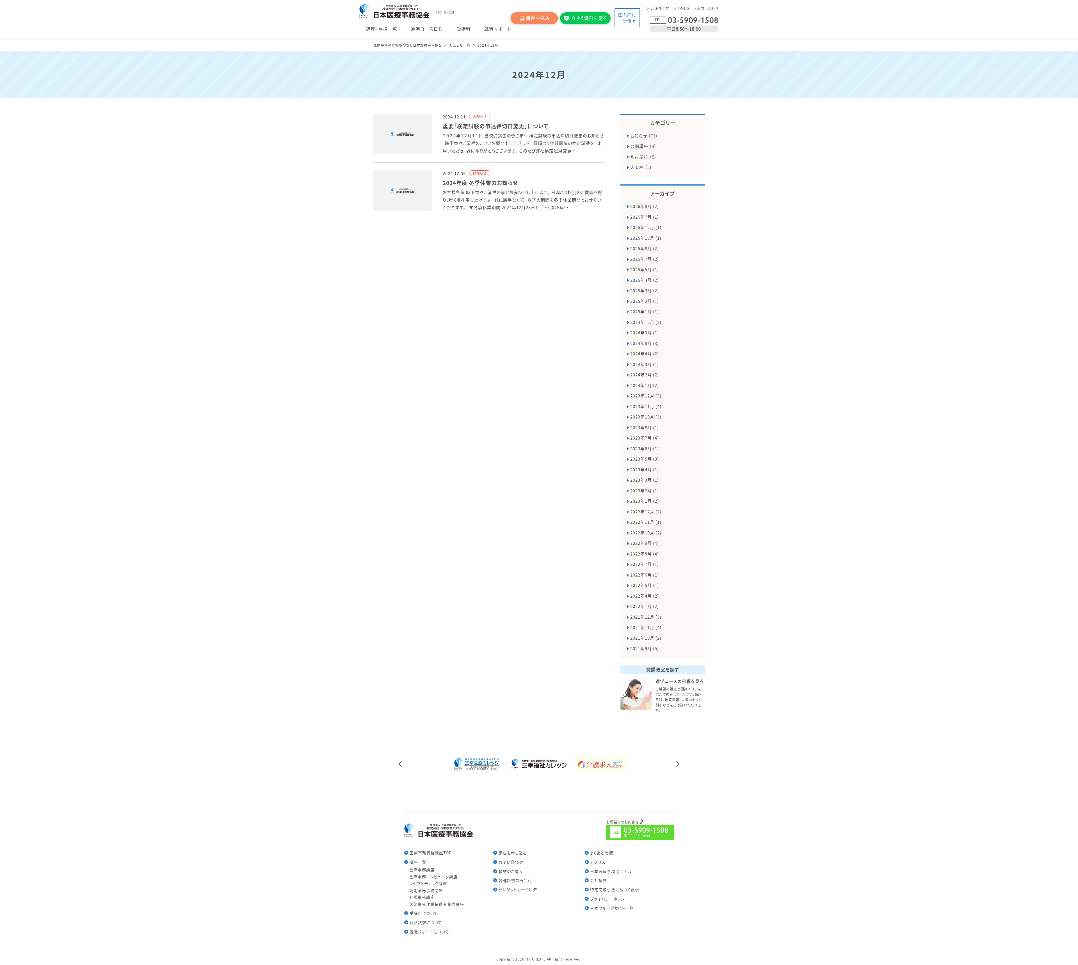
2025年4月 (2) (644, 280)
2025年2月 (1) (644, 301)
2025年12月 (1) (645, 227)
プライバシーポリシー (609, 899)
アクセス (683, 8)
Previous (400, 764)
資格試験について (426, 922)
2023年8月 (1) (644, 427)
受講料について (424, 913)
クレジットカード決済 (518, 889)
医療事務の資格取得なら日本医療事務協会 (407, 45)
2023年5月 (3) (644, 459)
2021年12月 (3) (645, 617)
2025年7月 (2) (644, 259)
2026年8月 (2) (644, 206)
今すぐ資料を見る (589, 18)
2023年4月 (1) (644, 469)
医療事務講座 (422, 869)
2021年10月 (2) (645, 638)
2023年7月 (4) (644, 438)
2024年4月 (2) (644, 353)
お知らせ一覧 (460, 45)
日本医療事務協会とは (611, 871)
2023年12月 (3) (645, 396)
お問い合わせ (708, 8)
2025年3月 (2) (644, 290)
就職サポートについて (429, 931)
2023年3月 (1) (644, 480)
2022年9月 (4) (644, 543)
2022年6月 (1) (644, 575)
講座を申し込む (513, 853)
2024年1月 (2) (644, 385)
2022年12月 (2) (645, 511)
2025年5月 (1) (644, 269)
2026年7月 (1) (644, 217)
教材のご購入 (511, 871)
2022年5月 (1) (644, 585)
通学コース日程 (427, 28)
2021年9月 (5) (644, 648)
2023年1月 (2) (644, 501)
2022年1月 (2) (644, 606)
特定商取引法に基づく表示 (614, 889)
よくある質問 (660, 8)
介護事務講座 (422, 897)
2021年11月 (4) (645, 627)
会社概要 (598, 880)
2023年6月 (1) (644, 448)
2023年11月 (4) (645, 406)
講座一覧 (418, 862)
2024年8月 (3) (644, 343)
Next (678, 764)
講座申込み (538, 18)
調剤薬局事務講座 (426, 890)
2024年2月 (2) (644, 375)
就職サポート (497, 28)
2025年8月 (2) (644, 248)
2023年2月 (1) (644, 490)
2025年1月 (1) (644, 311)
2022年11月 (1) (645, 522)
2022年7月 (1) (644, 564)
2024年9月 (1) (644, 332)
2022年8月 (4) (644, 554)
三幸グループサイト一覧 (612, 908)
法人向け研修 (627, 17)
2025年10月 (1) (645, 238)
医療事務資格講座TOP (431, 853)
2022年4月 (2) (644, 596)
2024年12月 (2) (645, 322)
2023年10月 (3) (645, 417)
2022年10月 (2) (645, 533)
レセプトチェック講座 (428, 883)
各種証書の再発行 (515, 880)
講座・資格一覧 (381, 28)
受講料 (463, 28)
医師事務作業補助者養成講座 (436, 904)
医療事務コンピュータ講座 (433, 876)
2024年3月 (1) (644, 364)
